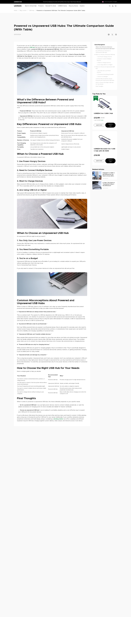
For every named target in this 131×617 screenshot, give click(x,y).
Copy (102, 120)
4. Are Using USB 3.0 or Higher (104, 64)
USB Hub (31, 10)
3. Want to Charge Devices (104, 62)
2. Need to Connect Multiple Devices (104, 59)
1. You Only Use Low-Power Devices (104, 71)
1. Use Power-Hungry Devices (104, 56)
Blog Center (23, 10)
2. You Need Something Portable (105, 74)
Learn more (99, 125)
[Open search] (109, 5)
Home (15, 10)
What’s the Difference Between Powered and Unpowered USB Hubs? (105, 48)
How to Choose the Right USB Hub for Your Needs (104, 83)
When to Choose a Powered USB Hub (105, 54)
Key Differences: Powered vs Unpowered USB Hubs (103, 51)
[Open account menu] (112, 5)
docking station (58, 419)
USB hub (32, 47)
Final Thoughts (99, 86)
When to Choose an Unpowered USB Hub (105, 67)
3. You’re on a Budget (102, 76)
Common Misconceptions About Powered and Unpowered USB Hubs (105, 79)
